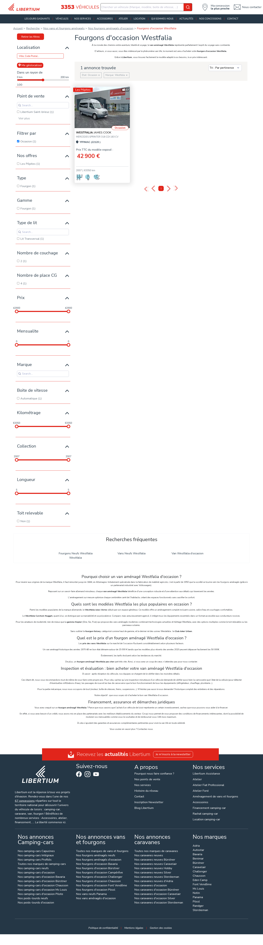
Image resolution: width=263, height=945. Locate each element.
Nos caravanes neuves (148, 855)
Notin (196, 893)
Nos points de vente (147, 779)
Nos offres (27, 155)
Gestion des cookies (161, 928)
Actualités (186, 18)
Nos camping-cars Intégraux (36, 855)
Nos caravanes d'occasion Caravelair (157, 894)
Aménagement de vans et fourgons (215, 797)
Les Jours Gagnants (37, 18)
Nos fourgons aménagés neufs (95, 855)
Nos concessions (210, 18)
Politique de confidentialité (103, 928)
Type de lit (27, 223)
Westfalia (75, 558)
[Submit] (188, 7)
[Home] (25, 7)
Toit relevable (30, 513)
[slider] (16, 311)
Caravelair (199, 867)
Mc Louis (198, 889)
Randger (198, 906)
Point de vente (31, 96)
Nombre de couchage (37, 253)
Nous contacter (252, 7)
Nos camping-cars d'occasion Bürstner (42, 881)
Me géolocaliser (31, 65)
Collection (26, 446)
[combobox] (146, 7)
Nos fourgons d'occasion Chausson (98, 881)
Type (21, 178)
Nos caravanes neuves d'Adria (153, 881)
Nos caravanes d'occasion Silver (154, 898)
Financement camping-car (209, 808)
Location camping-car (206, 819)
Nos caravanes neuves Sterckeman (156, 877)
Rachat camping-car (205, 814)
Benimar (198, 859)
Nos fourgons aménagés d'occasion (98, 860)
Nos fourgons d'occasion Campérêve (99, 873)
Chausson (199, 876)
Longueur (26, 479)
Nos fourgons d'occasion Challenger (99, 877)
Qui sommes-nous (162, 18)
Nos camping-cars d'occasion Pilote (40, 894)
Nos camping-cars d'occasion (36, 873)
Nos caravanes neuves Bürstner (154, 860)
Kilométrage (29, 413)
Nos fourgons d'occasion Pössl (95, 890)
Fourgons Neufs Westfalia (75, 553)
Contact (232, 18)
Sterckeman (200, 910)
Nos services (82, 18)
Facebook (79, 774)
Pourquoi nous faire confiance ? (154, 774)
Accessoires (105, 18)
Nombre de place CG (37, 275)
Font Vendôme (202, 884)
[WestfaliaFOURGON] (102, 107)
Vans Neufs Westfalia (131, 553)
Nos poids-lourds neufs (33, 898)
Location (139, 18)
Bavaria (197, 854)
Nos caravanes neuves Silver (152, 873)
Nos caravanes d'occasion (150, 885)
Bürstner (198, 863)
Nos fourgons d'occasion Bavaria (97, 864)
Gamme (24, 200)
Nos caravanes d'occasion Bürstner (156, 890)
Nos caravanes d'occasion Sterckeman (158, 903)
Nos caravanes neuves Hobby (153, 868)
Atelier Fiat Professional (208, 785)
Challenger (200, 871)
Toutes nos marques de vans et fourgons (102, 851)
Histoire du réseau (146, 791)
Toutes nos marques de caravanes (156, 851)
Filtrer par (26, 133)
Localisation (28, 47)
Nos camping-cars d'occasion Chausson (43, 885)
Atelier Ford (200, 791)
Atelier (123, 18)
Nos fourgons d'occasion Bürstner (98, 868)
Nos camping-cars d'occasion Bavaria (41, 877)
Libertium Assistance (206, 774)
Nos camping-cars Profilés (35, 860)
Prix (21, 298)
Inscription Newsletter (148, 802)
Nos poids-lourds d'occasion (36, 903)
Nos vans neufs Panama (91, 894)
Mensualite (27, 331)
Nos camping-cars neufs (33, 868)
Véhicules (62, 18)
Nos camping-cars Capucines (36, 851)
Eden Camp (200, 880)
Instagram (87, 774)
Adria (196, 846)
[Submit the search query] (19, 105)
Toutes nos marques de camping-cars (42, 864)
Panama (198, 897)
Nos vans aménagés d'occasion (96, 898)
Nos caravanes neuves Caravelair (155, 864)
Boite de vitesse (32, 390)
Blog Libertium (144, 808)
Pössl (196, 902)
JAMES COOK (93, 133)
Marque (24, 364)
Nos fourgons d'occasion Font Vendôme (101, 885)
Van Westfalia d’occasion (187, 553)
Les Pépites (83, 90)
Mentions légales (133, 928)
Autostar (198, 850)
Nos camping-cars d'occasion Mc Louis (42, 890)
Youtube (96, 775)
